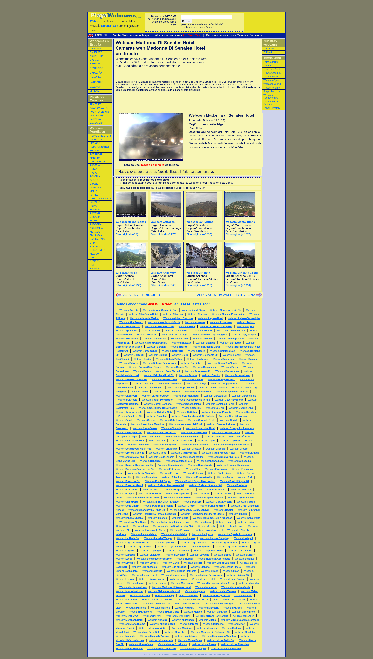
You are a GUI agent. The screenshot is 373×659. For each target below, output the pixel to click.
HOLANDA (95, 246)
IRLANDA (95, 202)
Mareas (267, 65)
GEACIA (94, 180)
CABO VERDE (97, 161)
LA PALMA (95, 119)
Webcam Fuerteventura (270, 96)
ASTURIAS (95, 63)
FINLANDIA (96, 235)
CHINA (93, 242)
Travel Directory (271, 108)
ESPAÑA (94, 268)
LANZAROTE (97, 115)
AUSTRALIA (96, 228)
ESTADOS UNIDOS (100, 147)
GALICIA (94, 59)
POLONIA (95, 176)
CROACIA (95, 217)
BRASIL (94, 183)
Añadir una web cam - (178, 35)
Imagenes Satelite (272, 69)
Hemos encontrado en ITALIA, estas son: (163, 304)
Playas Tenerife (271, 87)
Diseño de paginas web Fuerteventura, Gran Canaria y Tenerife (200, 655)
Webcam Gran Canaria (271, 103)
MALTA (93, 191)
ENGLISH (101, 35)
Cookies (165, 655)
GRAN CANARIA (99, 108)
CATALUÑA (96, 72)
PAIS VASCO (96, 82)
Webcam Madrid (272, 84)
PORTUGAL (96, 154)
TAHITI (93, 220)
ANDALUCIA (96, 56)
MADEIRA (95, 158)
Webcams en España (99, 42)
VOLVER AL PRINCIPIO (141, 295)
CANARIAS (96, 48)
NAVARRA (95, 77)
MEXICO (94, 150)
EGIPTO (94, 265)
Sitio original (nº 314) (238, 285)
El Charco (268, 48)
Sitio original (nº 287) (238, 234)
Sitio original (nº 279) (163, 234)
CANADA (95, 261)
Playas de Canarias (97, 98)
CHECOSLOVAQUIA (101, 198)
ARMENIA (95, 213)
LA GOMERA (96, 123)
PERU (93, 257)
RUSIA (93, 169)
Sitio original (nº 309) (163, 285)
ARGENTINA (96, 139)
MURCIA (94, 91)
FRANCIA (95, 143)
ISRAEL (94, 195)
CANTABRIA (96, 68)
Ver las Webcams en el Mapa (131, 35)
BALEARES (96, 52)
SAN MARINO (97, 239)
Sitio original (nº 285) (199, 234)
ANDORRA (96, 224)
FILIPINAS (95, 209)
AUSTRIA (95, 165)
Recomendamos (215, 35)
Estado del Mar (271, 62)
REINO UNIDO (97, 250)
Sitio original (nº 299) (128, 285)
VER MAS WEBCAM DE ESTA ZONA (226, 295)
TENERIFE (95, 104)
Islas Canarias (239, 35)
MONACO (95, 231)
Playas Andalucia (272, 73)
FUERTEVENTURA (100, 111)
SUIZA (93, 206)
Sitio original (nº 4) (127, 234)
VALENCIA (95, 86)
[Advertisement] (161, 74)
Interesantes (272, 57)
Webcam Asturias (272, 76)
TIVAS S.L (155, 655)
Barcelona (255, 35)
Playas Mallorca (271, 91)
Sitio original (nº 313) (199, 285)
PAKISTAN (95, 187)
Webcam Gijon (271, 80)
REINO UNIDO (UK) (100, 136)
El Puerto (268, 52)
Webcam (128, 310)
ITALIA (93, 172)
